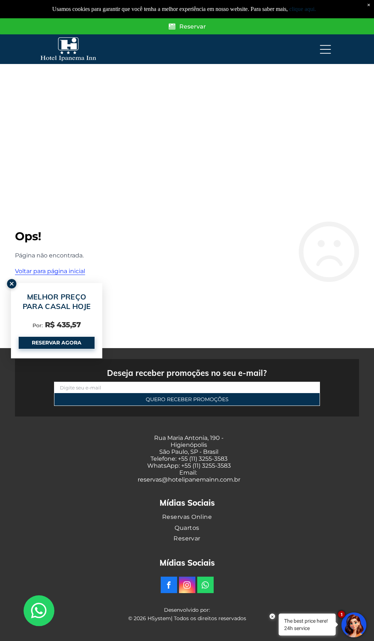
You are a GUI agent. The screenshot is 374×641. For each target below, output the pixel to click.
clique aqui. (302, 9)
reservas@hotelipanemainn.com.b (188, 479)
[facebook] (169, 586)
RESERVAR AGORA (56, 342)
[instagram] (187, 586)
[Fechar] (12, 284)
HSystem (159, 618)
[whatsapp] (205, 586)
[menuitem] (187, 517)
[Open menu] (325, 49)
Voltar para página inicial (50, 271)
